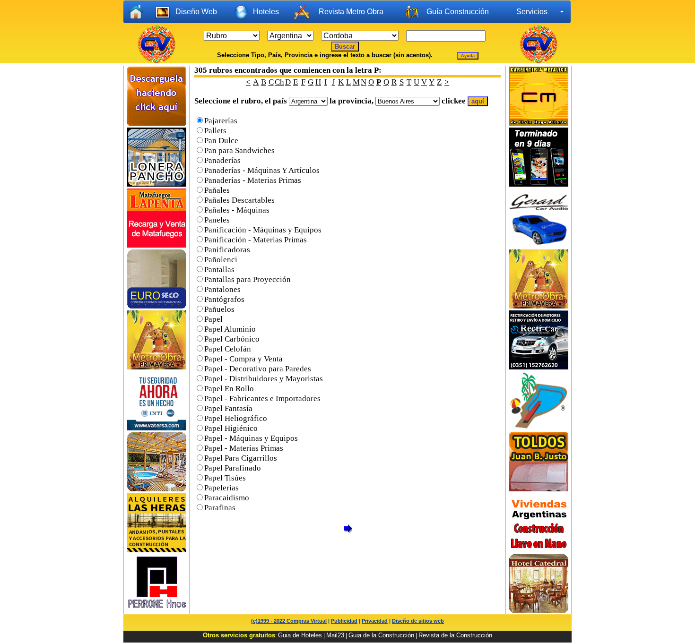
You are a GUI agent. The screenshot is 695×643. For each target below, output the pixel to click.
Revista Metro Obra (351, 12)
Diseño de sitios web (418, 621)
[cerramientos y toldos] (156, 184)
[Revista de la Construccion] (538, 305)
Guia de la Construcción (381, 635)
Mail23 (335, 635)
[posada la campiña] (156, 488)
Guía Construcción (457, 12)
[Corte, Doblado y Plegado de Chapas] (156, 610)
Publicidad (344, 621)
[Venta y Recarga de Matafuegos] (156, 244)
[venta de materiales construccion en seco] (156, 305)
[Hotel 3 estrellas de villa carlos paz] (538, 610)
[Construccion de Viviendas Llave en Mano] (538, 549)
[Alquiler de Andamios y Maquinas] (156, 549)
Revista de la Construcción (455, 635)
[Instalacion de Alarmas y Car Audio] (538, 244)
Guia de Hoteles (300, 635)
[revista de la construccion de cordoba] (156, 366)
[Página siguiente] (348, 531)
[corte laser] (156, 427)
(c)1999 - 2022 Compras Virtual (289, 621)
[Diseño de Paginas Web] (538, 184)
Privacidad (375, 621)
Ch (279, 81)
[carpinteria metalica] (538, 123)
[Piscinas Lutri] (538, 427)
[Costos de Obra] (156, 123)
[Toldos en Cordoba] (538, 488)
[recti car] (538, 366)
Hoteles (266, 12)
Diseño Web (196, 12)
